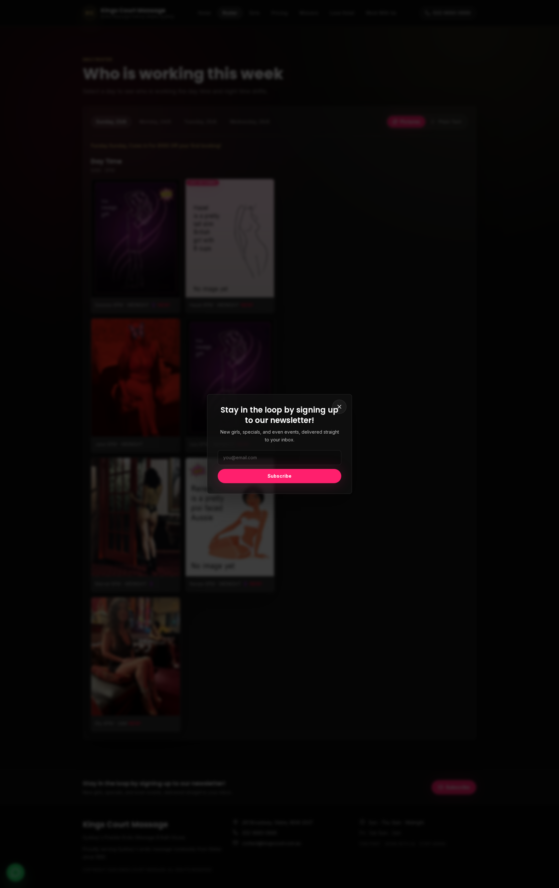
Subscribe (279, 476)
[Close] (339, 407)
